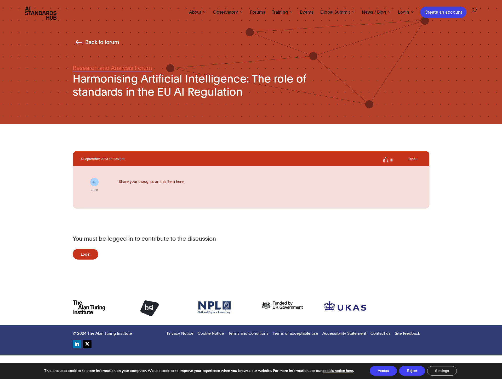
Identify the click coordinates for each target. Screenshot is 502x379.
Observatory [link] (225, 12)
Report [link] (413, 158)
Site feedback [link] (407, 333)
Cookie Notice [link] (211, 333)
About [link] (195, 12)
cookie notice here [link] (338, 370)
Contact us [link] (380, 333)
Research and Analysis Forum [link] (112, 67)
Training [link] (280, 12)
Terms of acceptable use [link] (295, 333)
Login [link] (403, 12)
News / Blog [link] (374, 12)
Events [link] (306, 12)
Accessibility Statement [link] (344, 333)
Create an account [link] (443, 11)
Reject (412, 370)
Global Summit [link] (335, 12)
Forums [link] (257, 12)
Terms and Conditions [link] (248, 333)
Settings (442, 370)
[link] (40, 12)
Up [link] (385, 159)
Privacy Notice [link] (180, 333)
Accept (383, 370)
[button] (77, 344)
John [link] (94, 185)
